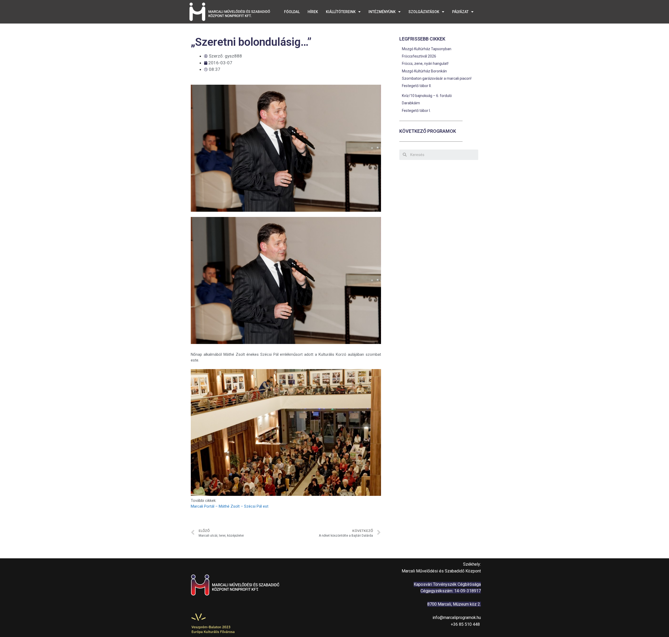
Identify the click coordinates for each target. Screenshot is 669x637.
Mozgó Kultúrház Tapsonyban (426, 49)
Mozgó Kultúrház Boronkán (424, 71)
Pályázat (460, 12)
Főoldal (292, 12)
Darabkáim (411, 103)
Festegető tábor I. (416, 110)
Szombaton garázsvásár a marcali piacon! (436, 78)
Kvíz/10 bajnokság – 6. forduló (427, 96)
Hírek (313, 12)
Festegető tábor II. (416, 86)
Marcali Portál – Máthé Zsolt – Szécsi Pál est (229, 506)
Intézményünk (382, 12)
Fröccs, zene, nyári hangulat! (425, 63)
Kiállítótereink (341, 12)
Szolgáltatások (423, 12)
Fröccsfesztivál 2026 (419, 56)
